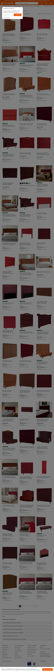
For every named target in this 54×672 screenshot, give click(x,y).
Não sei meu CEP (6, 17)
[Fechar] (21, 8)
